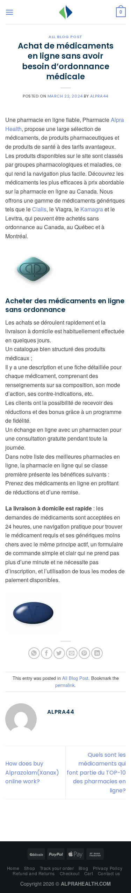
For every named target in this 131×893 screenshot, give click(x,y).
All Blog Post (65, 36)
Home (13, 868)
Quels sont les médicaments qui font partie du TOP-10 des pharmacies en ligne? (96, 772)
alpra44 (99, 96)
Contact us (109, 873)
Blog (83, 868)
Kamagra (91, 209)
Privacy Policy (108, 868)
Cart (88, 873)
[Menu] (9, 12)
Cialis (39, 209)
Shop (29, 868)
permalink (64, 685)
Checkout (70, 873)
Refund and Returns (34, 873)
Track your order (57, 868)
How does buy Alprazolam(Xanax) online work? (32, 772)
